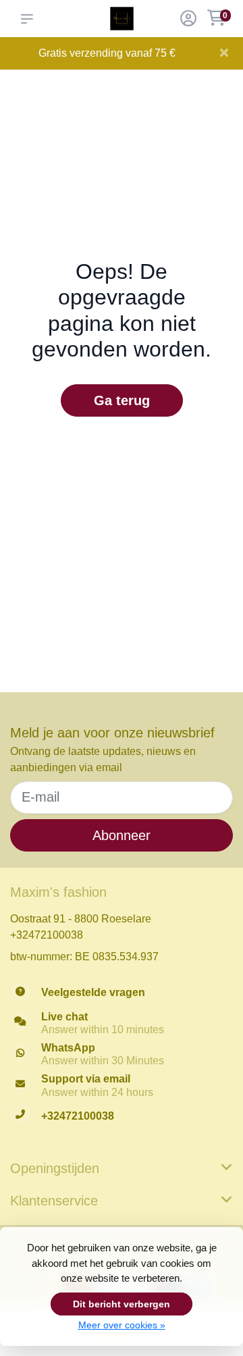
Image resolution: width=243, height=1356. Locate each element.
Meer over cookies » (121, 1325)
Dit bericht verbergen (121, 1304)
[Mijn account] (188, 19)
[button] (29, 18)
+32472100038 (46, 935)
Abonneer (121, 835)
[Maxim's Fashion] (121, 18)
